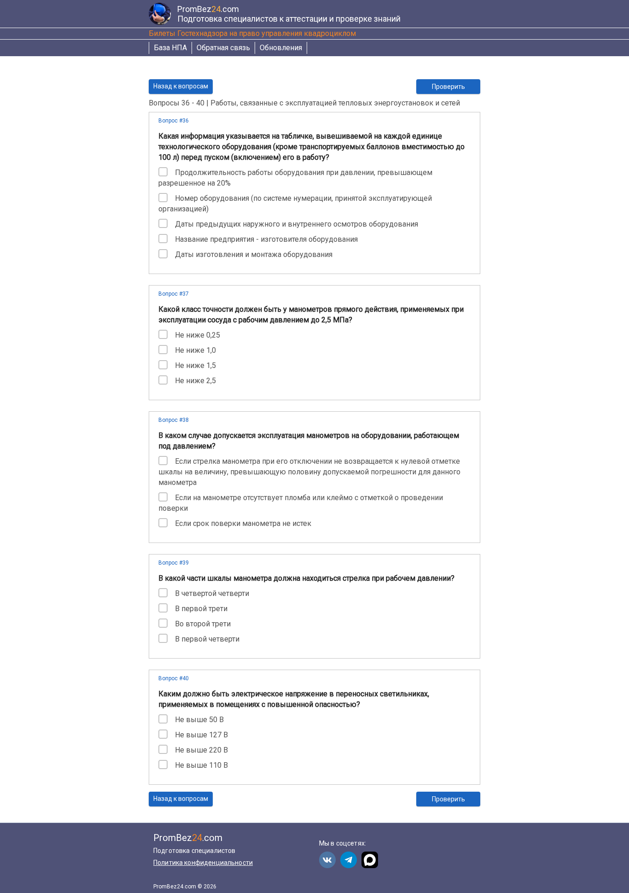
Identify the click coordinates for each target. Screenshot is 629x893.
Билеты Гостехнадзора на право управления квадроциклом (252, 33)
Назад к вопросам (180, 86)
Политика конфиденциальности (203, 862)
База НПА (170, 47)
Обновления (281, 47)
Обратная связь (223, 47)
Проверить (448, 86)
